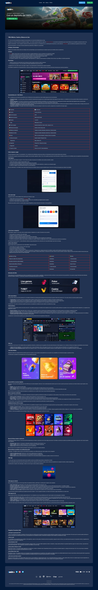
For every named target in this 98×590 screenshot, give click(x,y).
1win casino (26, 198)
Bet (44, 2)
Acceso (89, 2)
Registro (81, 2)
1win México (65, 43)
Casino (40, 2)
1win (11, 53)
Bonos (47, 2)
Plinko (51, 2)
